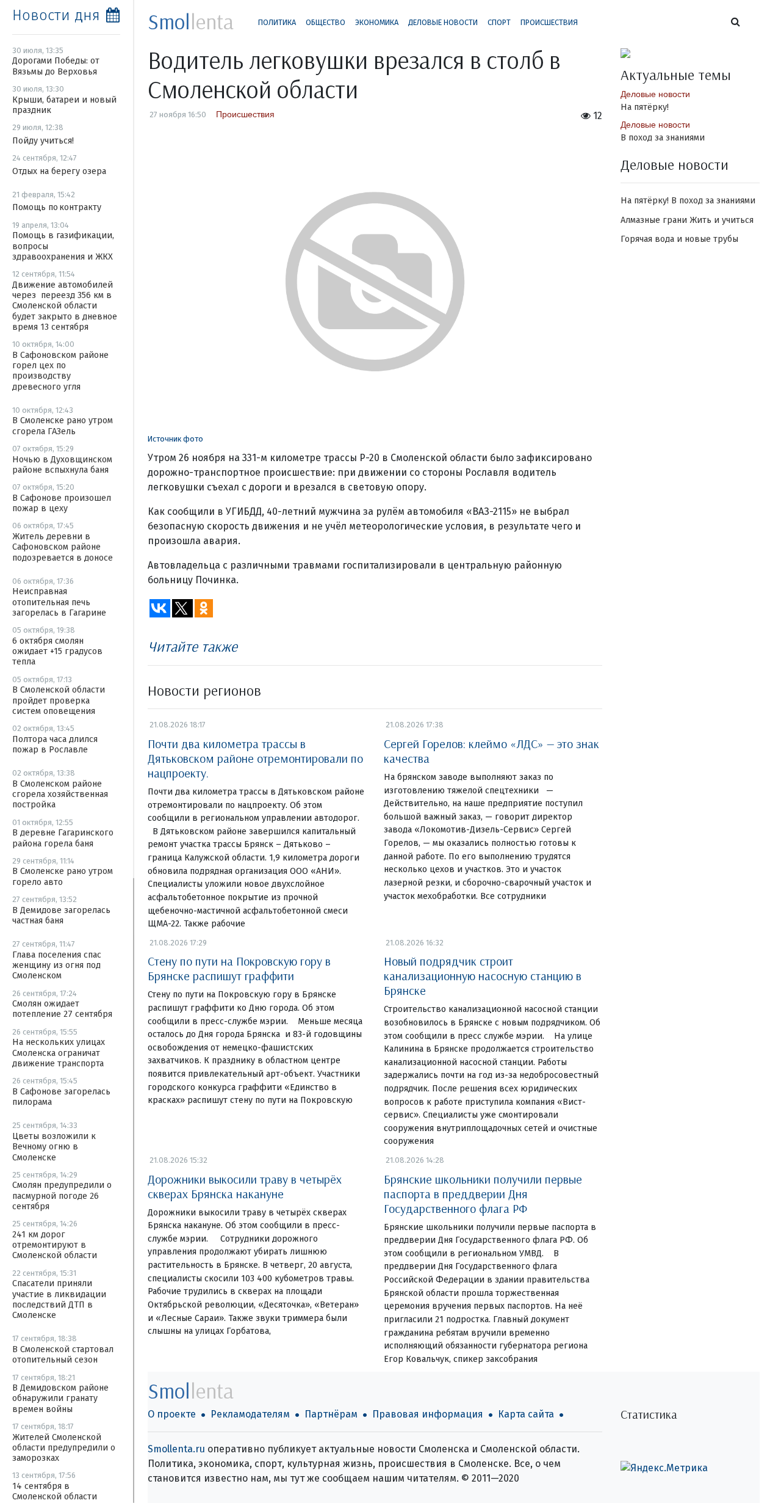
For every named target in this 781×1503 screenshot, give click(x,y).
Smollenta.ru (176, 1449)
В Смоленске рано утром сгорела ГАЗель (62, 425)
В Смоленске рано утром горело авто (62, 876)
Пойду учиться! (43, 141)
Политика (277, 22)
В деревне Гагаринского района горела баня (62, 838)
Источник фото (175, 438)
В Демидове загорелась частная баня (61, 915)
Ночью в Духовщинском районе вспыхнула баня (62, 464)
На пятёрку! (645, 107)
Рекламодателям (250, 1414)
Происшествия (549, 22)
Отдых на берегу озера (59, 171)
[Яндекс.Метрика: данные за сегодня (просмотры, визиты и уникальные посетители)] (664, 1468)
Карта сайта (526, 1414)
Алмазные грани (654, 220)
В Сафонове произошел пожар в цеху (61, 503)
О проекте (172, 1414)
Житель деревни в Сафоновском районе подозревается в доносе (62, 547)
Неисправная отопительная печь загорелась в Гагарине (59, 602)
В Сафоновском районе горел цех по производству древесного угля (60, 371)
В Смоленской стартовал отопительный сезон (62, 1354)
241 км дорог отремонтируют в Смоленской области (54, 1245)
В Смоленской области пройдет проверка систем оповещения (58, 700)
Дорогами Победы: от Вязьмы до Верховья (55, 66)
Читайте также (192, 646)
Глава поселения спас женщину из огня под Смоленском (56, 965)
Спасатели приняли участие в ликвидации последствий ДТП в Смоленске (59, 1299)
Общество (325, 22)
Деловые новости (443, 22)
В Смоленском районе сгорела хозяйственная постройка (60, 794)
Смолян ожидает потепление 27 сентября (62, 1009)
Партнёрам (331, 1414)
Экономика (376, 22)
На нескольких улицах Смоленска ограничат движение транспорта (58, 1053)
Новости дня (56, 15)
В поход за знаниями (663, 138)
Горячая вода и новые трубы (679, 239)
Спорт (499, 22)
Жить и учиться (721, 220)
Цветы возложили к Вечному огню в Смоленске (54, 1147)
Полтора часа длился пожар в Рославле (55, 744)
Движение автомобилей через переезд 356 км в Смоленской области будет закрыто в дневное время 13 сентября (64, 306)
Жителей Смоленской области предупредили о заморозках (63, 1448)
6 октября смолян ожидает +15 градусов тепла (57, 652)
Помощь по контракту (56, 207)
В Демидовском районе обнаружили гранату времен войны (60, 1398)
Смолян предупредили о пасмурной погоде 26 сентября (62, 1196)
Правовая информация (427, 1414)
